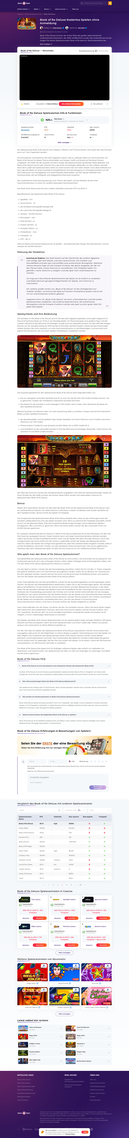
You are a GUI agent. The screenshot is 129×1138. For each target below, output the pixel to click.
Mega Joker (33, 1035)
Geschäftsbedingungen (97, 1086)
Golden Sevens (24, 869)
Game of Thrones (25, 874)
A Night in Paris (34, 1043)
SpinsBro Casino (69, 899)
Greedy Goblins (34, 1052)
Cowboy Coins (24, 855)
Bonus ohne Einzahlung (25, 1090)
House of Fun (24, 837)
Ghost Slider (23, 828)
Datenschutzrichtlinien (97, 1083)
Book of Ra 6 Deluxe (26, 833)
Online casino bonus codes (26, 1086)
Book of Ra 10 (24, 842)
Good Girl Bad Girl (83, 1027)
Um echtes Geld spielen (71, 104)
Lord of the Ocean (25, 864)
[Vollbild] (107, 104)
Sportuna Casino (101, 899)
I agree (85, 1132)
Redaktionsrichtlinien (97, 1090)
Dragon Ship (81, 1052)
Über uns (75, 9)
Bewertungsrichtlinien (97, 1093)
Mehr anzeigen (45, 44)
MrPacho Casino (69, 926)
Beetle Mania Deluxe (84, 1061)
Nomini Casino (100, 926)
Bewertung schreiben (97, 787)
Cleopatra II (81, 1043)
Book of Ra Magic (25, 846)
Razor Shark (23, 851)
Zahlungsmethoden (23, 1097)
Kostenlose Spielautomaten (33, 14)
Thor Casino (35, 899)
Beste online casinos (24, 1079)
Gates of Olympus (35, 1027)
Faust (21, 878)
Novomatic (25, 130)
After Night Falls (34, 1060)
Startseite (20, 14)
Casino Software (22, 1100)
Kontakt (92, 1097)
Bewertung (26, 918)
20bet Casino (36, 926)
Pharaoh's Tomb (25, 860)
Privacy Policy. (70, 1134)
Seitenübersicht (95, 1100)
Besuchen (39, 918)
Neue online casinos (23, 1083)
